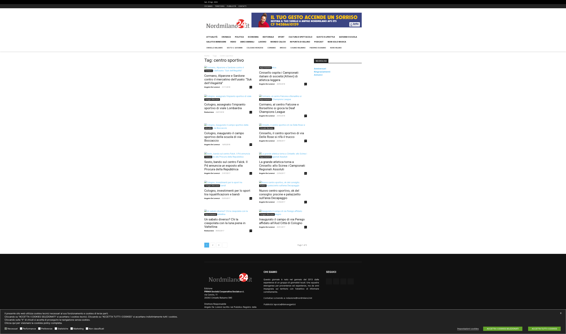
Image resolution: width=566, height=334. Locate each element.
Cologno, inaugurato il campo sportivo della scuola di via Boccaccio (224, 136)
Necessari (13, 328)
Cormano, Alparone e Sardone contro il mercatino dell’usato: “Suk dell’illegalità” (228, 79)
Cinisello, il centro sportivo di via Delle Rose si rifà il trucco (281, 135)
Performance (29, 328)
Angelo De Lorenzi (212, 87)
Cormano (208, 71)
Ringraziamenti (322, 71)
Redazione (209, 112)
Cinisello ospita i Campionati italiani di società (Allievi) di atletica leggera (278, 76)
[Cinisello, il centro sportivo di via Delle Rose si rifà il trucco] (283, 126)
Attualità (208, 128)
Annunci (318, 74)
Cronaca (208, 157)
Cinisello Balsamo (266, 128)
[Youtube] (360, 6)
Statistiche (63, 328)
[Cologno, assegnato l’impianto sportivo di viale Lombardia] (228, 98)
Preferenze (46, 328)
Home (206, 56)
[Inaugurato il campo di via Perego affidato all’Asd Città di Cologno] (283, 213)
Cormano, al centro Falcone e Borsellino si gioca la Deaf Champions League (279, 108)
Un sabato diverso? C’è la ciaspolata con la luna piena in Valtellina (224, 223)
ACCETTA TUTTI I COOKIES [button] (544, 329)
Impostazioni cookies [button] (468, 328)
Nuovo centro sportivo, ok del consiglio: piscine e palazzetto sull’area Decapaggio (280, 194)
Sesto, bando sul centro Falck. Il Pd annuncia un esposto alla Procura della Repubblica (226, 165)
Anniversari (320, 68)
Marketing (78, 328)
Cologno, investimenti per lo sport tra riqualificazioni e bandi (227, 192)
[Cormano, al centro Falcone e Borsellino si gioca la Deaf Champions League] (283, 98)
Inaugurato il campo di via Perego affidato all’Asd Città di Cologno (282, 221)
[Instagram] (352, 6)
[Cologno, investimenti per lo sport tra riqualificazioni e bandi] (228, 184)
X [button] (560, 313)
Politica (263, 186)
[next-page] (224, 245)
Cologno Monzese (212, 99)
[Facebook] (347, 6)
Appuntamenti (265, 68)
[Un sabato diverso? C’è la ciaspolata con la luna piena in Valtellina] (228, 213)
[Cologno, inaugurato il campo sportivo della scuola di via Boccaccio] (228, 126)
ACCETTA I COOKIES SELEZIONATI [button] (503, 329)
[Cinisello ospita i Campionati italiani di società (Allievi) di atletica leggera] (283, 67)
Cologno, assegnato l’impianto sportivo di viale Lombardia (224, 106)
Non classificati (96, 328)
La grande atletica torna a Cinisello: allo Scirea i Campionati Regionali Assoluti (282, 165)
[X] (356, 6)
